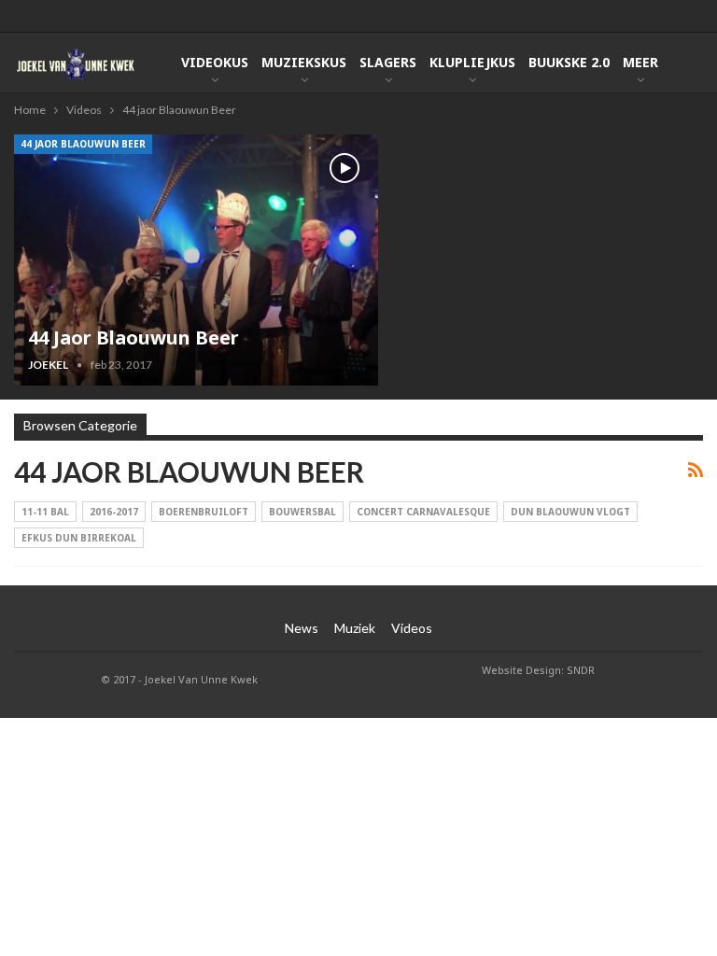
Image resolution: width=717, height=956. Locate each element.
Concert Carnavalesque (423, 511)
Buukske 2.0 (569, 62)
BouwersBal (302, 511)
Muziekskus (303, 62)
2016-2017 (114, 511)
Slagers (387, 62)
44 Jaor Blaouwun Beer (133, 337)
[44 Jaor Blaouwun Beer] (196, 260)
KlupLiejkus (472, 62)
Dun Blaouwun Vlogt (570, 511)
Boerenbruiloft (203, 511)
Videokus (214, 62)
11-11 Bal (45, 511)
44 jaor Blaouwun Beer (83, 143)
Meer (640, 62)
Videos (411, 628)
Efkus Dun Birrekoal (78, 537)
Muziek (354, 628)
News (301, 628)
